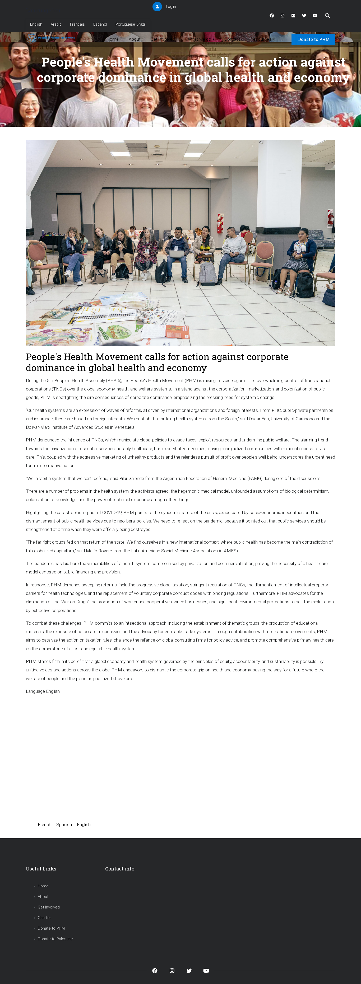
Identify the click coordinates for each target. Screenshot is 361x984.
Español (100, 24)
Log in (171, 6)
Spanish (64, 824)
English (36, 24)
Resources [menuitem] (262, 39)
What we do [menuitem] (201, 39)
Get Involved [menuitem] (164, 39)
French (44, 824)
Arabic (56, 24)
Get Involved (49, 907)
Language (35, 691)
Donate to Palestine (55, 938)
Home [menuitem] (112, 39)
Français (77, 24)
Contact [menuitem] (232, 39)
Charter (44, 917)
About (43, 896)
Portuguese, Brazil (130, 24)
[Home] (51, 38)
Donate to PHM (314, 39)
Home (31, 116)
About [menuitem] (135, 39)
